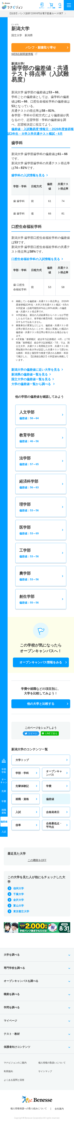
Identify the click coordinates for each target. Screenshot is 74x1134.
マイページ (10, 1020)
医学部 (29, 530)
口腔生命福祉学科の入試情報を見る (35, 259)
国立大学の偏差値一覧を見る (31, 379)
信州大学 (18, 888)
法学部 (29, 461)
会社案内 (59, 1108)
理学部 (29, 507)
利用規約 (8, 1071)
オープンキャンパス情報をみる (41, 662)
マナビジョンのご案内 (15, 1062)
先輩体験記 (22, 785)
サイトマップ (45, 1071)
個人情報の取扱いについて (52, 1062)
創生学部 (29, 599)
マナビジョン (12, 7)
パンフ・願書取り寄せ (41, 47)
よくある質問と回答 (14, 1080)
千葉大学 (18, 894)
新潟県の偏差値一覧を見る (29, 374)
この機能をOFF (37, 860)
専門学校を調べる (14, 967)
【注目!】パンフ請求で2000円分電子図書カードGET (36, 13)
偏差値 (50, 799)
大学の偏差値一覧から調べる (31, 384)
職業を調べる (12, 994)
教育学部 (29, 438)
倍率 (18, 825)
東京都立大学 (21, 911)
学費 (48, 785)
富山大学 (18, 905)
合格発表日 (52, 812)
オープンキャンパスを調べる (21, 980)
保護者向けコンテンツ (17, 1046)
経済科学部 (29, 484)
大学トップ (22, 759)
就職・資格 (22, 799)
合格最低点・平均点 (54, 825)
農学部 (29, 576)
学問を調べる (12, 1007)
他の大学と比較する (40, 703)
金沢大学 (18, 899)
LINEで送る (51, 733)
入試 (18, 812)
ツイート (32, 733)
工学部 (29, 553)
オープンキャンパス (54, 773)
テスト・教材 (12, 1033)
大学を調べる (12, 954)
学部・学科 (22, 772)
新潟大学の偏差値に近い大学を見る (35, 369)
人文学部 (29, 415)
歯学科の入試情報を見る (28, 175)
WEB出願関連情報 (22, 54)
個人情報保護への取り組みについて (28, 1108)
